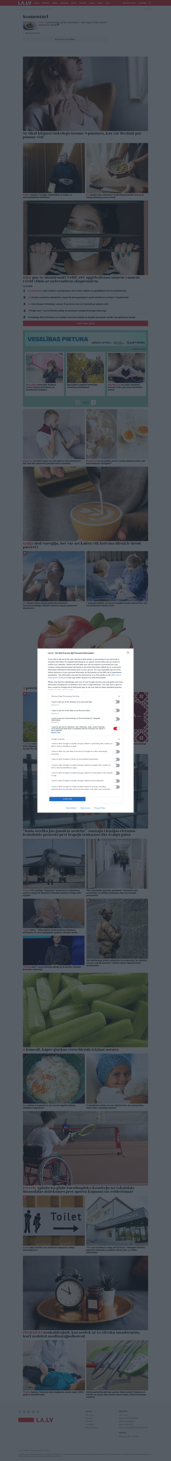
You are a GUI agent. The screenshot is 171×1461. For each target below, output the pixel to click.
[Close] (128, 653)
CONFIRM (67, 799)
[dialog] (85, 730)
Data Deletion (71, 808)
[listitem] (85, 696)
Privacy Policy (99, 808)
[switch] (116, 701)
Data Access (85, 808)
